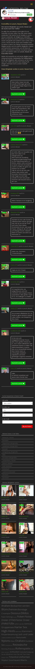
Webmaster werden (26, 666)
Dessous (15, 613)
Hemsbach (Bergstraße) (9, 457)
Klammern (27, 631)
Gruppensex (7, 627)
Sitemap (17, 666)
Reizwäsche (20, 644)
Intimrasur (18, 631)
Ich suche (5, 400)
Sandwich (7, 652)
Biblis (4, 455)
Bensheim (5, 440)
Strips (28, 654)
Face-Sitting (6, 616)
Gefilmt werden (19, 624)
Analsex (5, 605)
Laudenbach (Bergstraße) (10, 446)
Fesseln (15, 617)
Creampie (5, 613)
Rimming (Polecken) (8, 649)
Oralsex (20, 641)
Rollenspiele (22, 648)
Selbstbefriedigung (26, 652)
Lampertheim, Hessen (9, 460)
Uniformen (24, 656)
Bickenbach (5, 469)
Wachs (24, 660)
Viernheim (5, 475)
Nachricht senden (17, 94)
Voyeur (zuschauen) (10, 660)
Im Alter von (6, 407)
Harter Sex (20, 627)
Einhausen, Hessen (8, 437)
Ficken (20, 616)
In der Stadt (5, 419)
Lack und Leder (26, 634)
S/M (31, 649)
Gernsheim (5, 478)
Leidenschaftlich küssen (8, 638)
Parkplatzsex (8, 645)
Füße (11, 623)
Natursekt (21, 637)
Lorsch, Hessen (15, 77)
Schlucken (15, 651)
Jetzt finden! (27, 426)
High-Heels (8, 631)
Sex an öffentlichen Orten (9, 654)
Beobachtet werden (20, 605)
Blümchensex (9, 609)
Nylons (5, 641)
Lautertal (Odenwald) (8, 472)
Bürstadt (5, 449)
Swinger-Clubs (4, 657)
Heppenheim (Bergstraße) (10, 443)
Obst (12, 641)
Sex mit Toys (21, 654)
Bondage (22, 609)
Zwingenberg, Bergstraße (10, 452)
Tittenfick (13, 657)
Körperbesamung (9, 634)
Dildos (25, 613)
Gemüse (28, 623)
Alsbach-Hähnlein (7, 463)
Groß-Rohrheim (7, 466)
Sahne (2, 652)
